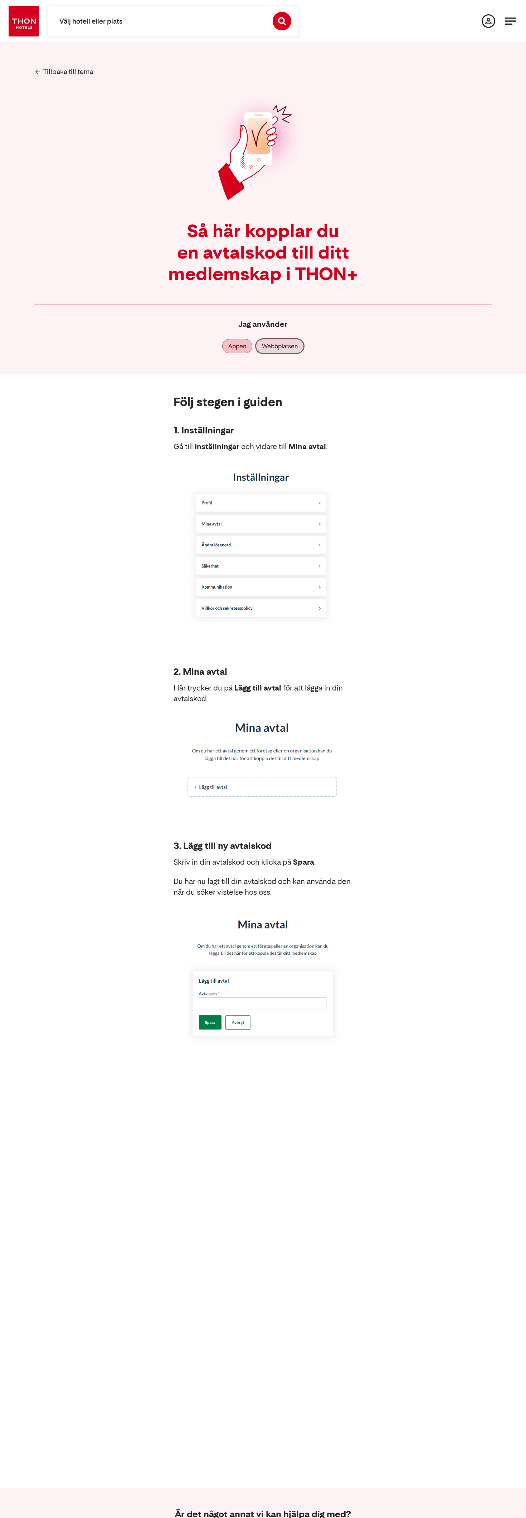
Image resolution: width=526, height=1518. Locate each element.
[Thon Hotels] (24, 21)
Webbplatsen (280, 346)
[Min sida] (488, 21)
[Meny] (510, 21)
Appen (237, 346)
